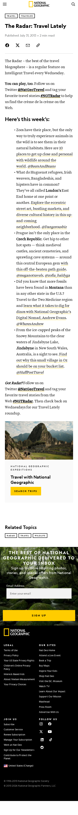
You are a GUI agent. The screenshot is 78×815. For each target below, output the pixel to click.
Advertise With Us (49, 711)
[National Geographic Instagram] (41, 724)
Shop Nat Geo (46, 675)
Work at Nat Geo (13, 744)
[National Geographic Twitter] (41, 732)
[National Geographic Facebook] (50, 724)
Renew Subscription (14, 734)
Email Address (15, 585)
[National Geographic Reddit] (42, 747)
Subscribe (9, 724)
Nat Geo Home (47, 650)
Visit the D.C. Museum (50, 681)
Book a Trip (45, 660)
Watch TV (44, 686)
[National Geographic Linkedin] (42, 740)
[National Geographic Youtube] (50, 732)
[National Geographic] (39, 4)
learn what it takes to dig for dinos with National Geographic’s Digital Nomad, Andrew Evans (43, 312)
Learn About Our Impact (52, 691)
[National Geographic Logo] (17, 635)
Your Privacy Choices (15, 684)
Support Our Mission (50, 696)
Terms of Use (11, 650)
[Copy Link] (38, 45)
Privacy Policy (11, 655)
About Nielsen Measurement (19, 679)
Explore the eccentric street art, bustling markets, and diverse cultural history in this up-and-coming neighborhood (44, 215)
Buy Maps (44, 665)
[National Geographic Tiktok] (51, 740)
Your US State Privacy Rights (19, 660)
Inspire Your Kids (48, 670)
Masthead (44, 701)
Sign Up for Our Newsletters (19, 749)
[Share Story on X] (17, 45)
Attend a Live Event (50, 655)
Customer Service (13, 729)
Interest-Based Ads (14, 674)
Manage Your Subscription (18, 739)
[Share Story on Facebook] (8, 45)
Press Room (45, 706)
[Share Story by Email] (27, 45)
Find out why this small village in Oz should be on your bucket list (41, 360)
